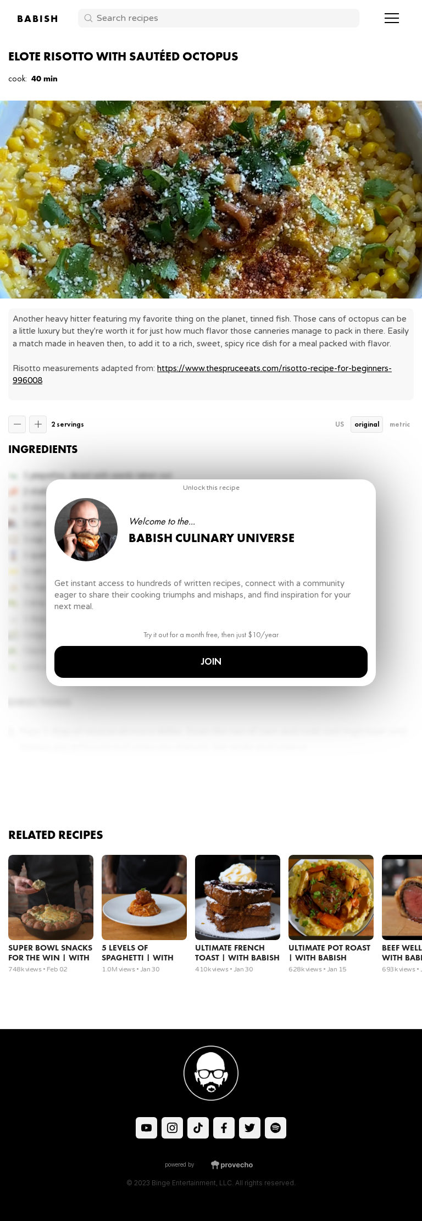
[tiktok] (146, 1128)
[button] (392, 18)
